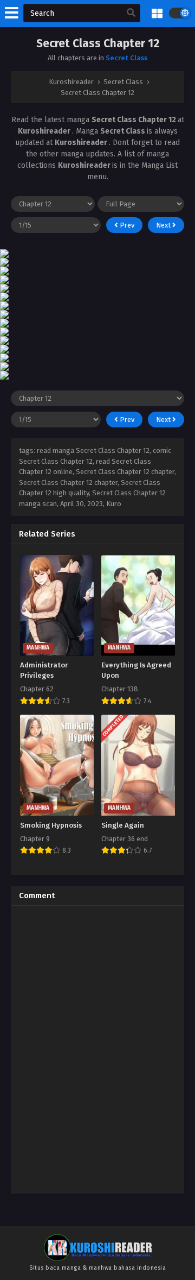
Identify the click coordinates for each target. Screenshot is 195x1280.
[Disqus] (97, 1050)
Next (164, 225)
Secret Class (126, 58)
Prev (126, 225)
